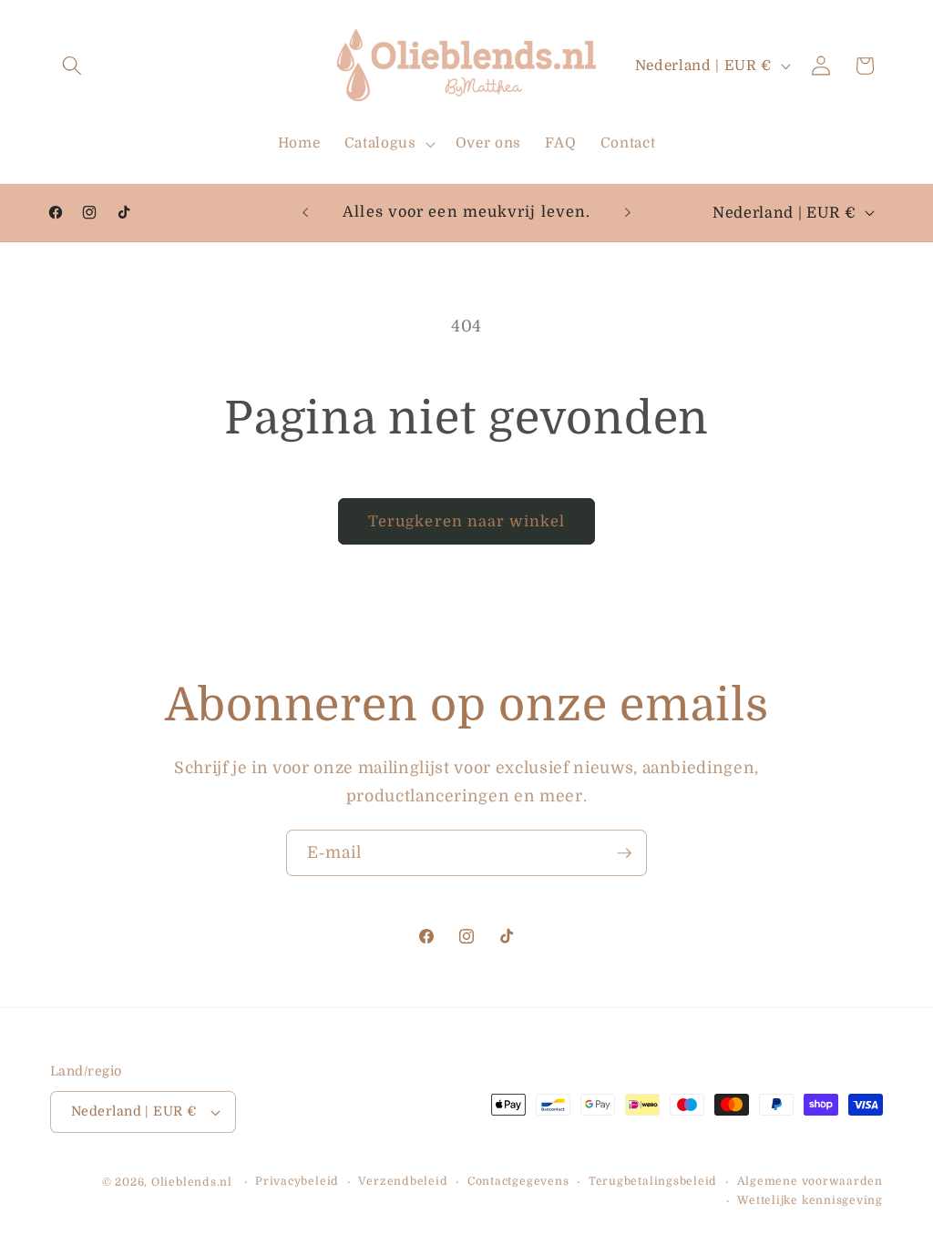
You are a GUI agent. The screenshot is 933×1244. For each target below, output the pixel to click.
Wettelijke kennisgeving (810, 1200)
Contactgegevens (518, 1181)
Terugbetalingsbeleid (653, 1181)
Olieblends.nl (191, 1182)
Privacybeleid (297, 1181)
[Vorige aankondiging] (305, 213)
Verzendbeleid (402, 1181)
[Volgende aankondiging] (628, 213)
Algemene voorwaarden (810, 1181)
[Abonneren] (624, 853)
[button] (72, 65)
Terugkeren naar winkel (466, 521)
